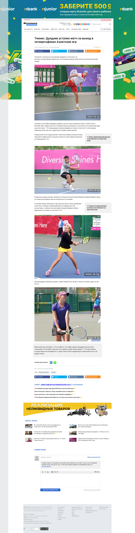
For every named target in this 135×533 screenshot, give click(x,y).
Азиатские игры (44, 372)
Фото (73, 512)
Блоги (73, 510)
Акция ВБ (85, 29)
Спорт (68, 29)
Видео (73, 514)
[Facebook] (78, 24)
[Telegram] (89, 24)
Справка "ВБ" (89, 512)
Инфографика (75, 516)
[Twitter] (83, 24)
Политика (37, 29)
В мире (60, 519)
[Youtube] (85, 24)
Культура (61, 29)
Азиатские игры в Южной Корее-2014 (56, 385)
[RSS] (74, 24)
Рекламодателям (106, 19)
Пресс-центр (102, 509)
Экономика (45, 29)
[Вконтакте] (76, 24)
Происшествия (76, 29)
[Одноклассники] (81, 24)
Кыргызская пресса (77, 509)
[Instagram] (87, 24)
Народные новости (77, 507)
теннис (53, 372)
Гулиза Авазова (54, 47)
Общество (54, 29)
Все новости (28, 29)
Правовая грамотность (92, 510)
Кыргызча (27, 19)
